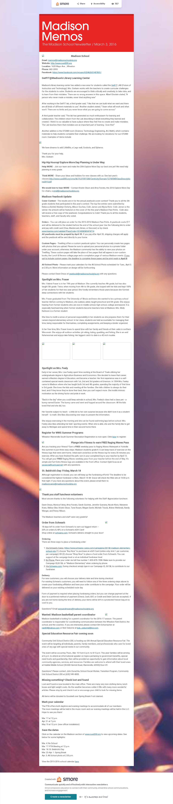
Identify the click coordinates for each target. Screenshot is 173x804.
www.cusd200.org (93, 734)
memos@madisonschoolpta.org (62, 60)
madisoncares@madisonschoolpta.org (59, 484)
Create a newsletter (60, 796)
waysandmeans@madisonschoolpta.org (76, 609)
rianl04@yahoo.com (51, 628)
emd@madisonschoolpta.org (66, 191)
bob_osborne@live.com (87, 628)
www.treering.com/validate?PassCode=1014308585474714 (68, 231)
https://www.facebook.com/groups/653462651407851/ (76, 72)
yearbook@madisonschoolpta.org (84, 274)
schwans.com (61, 533)
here (114, 437)
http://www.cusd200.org (61, 63)
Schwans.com (55, 566)
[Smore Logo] (62, 4)
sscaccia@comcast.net (52, 465)
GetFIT (114, 85)
